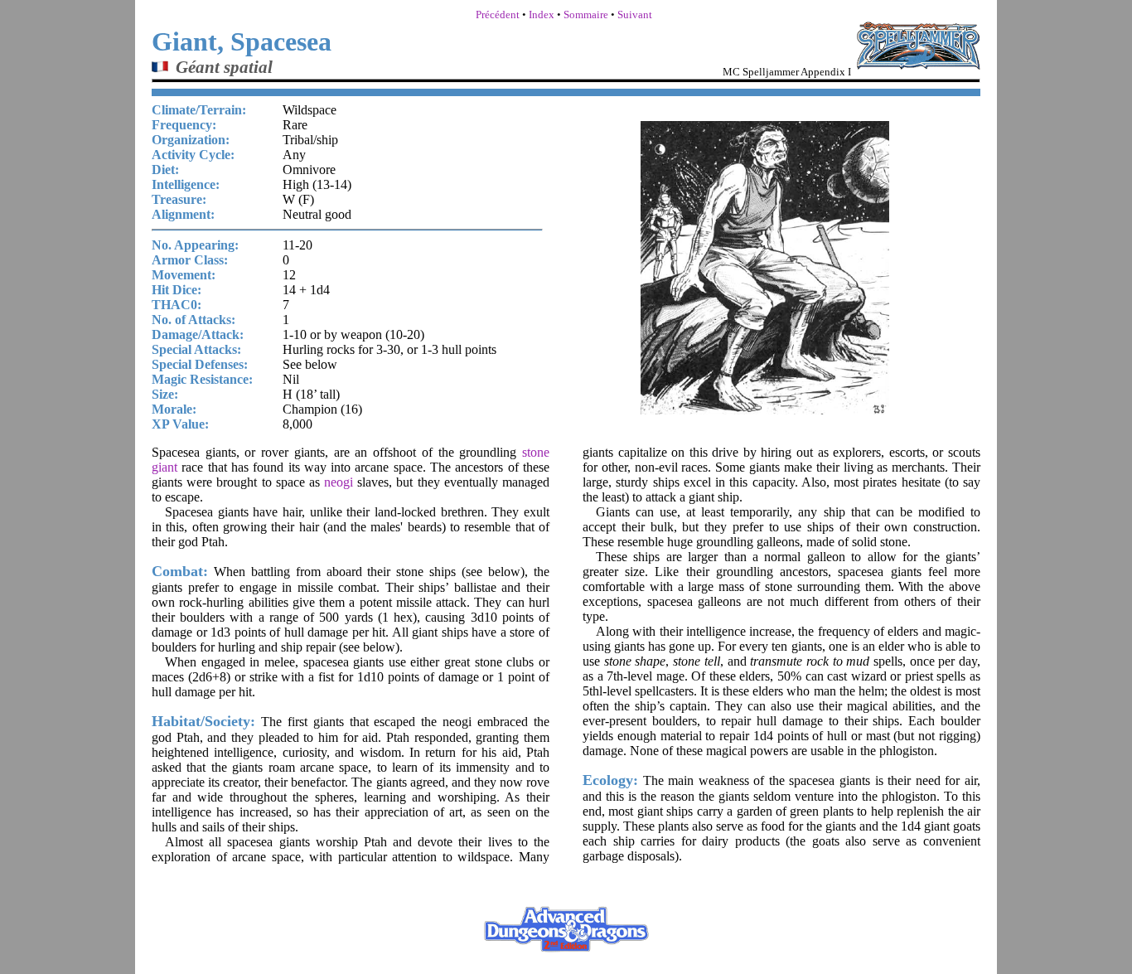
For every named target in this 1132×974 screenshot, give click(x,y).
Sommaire (586, 14)
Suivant (634, 14)
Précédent (498, 14)
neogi (338, 482)
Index (541, 14)
